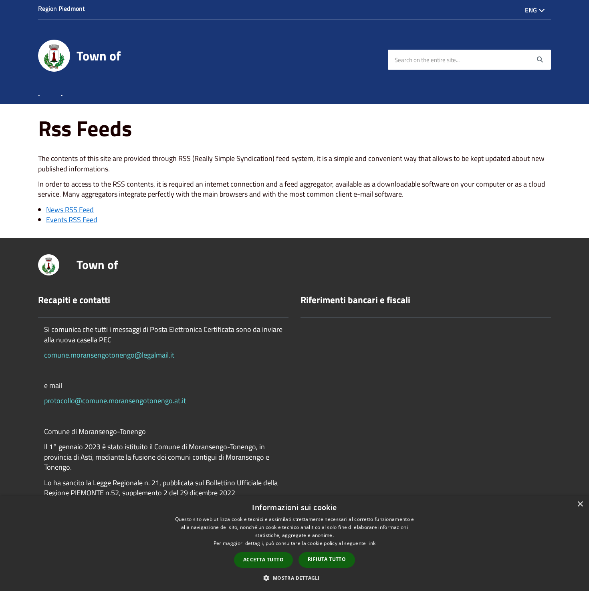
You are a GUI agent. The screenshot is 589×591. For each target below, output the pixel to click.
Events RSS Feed (71, 219)
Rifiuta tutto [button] (327, 559)
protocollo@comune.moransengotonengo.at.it (115, 400)
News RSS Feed (70, 209)
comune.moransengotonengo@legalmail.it (109, 355)
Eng (532, 10)
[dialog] (294, 543)
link (371, 543)
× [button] (580, 504)
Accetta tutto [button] (263, 559)
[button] (294, 577)
